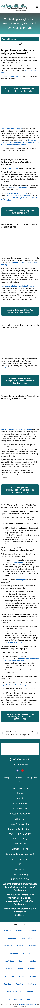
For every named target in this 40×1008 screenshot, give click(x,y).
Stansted (29, 992)
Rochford (19, 984)
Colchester (33, 946)
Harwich (31, 969)
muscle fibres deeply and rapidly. (14, 368)
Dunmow (26, 953)
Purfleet (33, 976)
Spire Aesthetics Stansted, (17, 193)
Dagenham (14, 953)
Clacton (20, 946)
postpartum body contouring (14, 685)
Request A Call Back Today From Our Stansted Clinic (20, 212)
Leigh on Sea (9, 976)
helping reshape (16, 562)
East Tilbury (9, 961)
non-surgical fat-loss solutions (19, 195)
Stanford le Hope (14, 992)
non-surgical (20, 580)
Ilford (29, 999)
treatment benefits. (15, 642)
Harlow (20, 969)
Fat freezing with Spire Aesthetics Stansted (18, 286)
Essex (25, 924)
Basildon (7, 930)
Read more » (20, 890)
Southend (32, 984)
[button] (37, 6)
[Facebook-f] (17, 770)
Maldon (22, 976)
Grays (21, 961)
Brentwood (12, 938)
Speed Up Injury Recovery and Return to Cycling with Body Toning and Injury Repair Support (20, 142)
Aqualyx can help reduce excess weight (16, 429)
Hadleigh (32, 961)
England (16, 924)
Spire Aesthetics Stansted (11, 76)
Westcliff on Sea (15, 999)
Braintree (32, 930)
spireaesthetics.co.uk (27, 1004)
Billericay (19, 930)
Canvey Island (27, 938)
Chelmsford (7, 946)
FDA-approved (13, 168)
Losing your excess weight (11, 129)
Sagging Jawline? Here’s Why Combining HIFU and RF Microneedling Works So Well (20, 897)
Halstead (8, 969)
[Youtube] (22, 770)
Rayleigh (7, 984)
